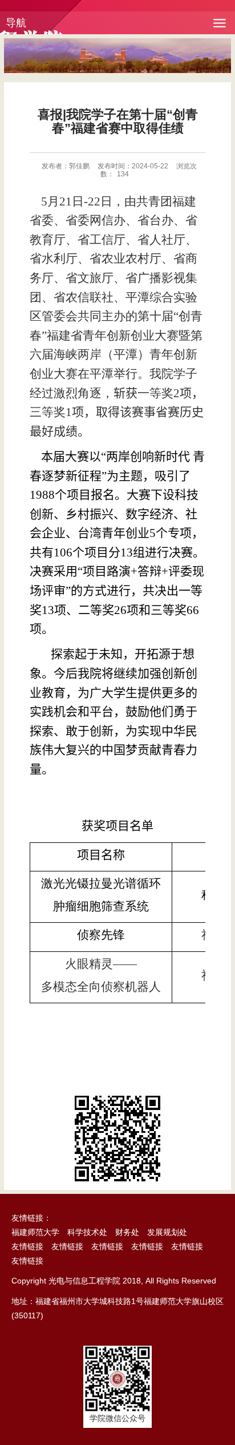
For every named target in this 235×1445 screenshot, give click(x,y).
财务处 (127, 1232)
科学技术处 (87, 1232)
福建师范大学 (35, 1232)
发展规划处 (167, 1232)
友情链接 (27, 1246)
